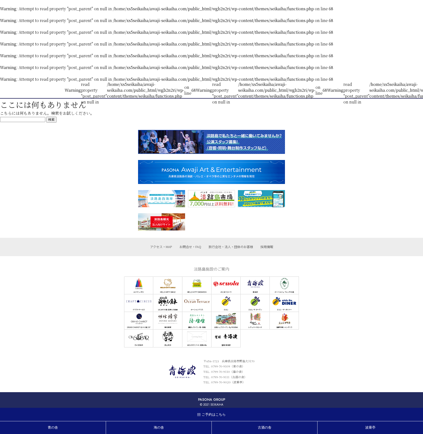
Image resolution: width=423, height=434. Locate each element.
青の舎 (53, 427)
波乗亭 (370, 427)
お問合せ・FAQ (190, 246)
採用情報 (266, 246)
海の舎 (159, 427)
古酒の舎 (264, 427)
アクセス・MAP (161, 246)
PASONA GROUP (211, 399)
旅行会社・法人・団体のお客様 (231, 246)
